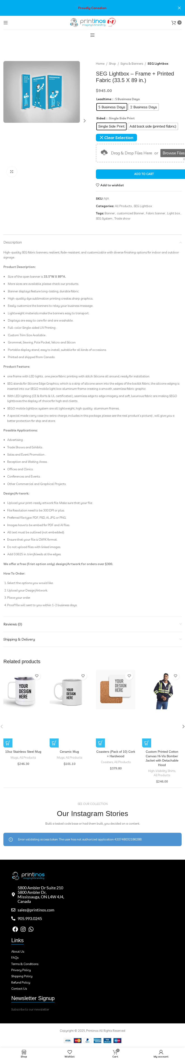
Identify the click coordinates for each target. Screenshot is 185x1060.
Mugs (14, 757)
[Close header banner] (179, 8)
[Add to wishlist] (37, 676)
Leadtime (103, 99)
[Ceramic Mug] (69, 689)
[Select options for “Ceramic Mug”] (54, 743)
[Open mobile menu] (5, 22)
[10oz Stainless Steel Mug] (23, 690)
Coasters (107, 762)
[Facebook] (15, 929)
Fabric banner (155, 213)
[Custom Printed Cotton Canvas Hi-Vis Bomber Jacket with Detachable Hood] (162, 689)
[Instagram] (23, 929)
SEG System (104, 218)
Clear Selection (118, 137)
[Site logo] (92, 22)
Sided (100, 118)
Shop (112, 64)
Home (100, 64)
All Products (123, 206)
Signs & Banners (131, 64)
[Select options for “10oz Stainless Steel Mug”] (7, 743)
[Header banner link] (85, 8)
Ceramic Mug (69, 751)
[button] (7, 120)
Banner (110, 213)
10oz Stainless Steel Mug (23, 751)
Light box (173, 213)
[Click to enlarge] (12, 172)
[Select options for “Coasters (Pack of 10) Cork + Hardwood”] (100, 743)
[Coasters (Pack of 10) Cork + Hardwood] (115, 689)
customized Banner (130, 213)
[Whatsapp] (31, 929)
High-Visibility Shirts (161, 771)
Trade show (122, 218)
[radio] (112, 107)
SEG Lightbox (158, 64)
